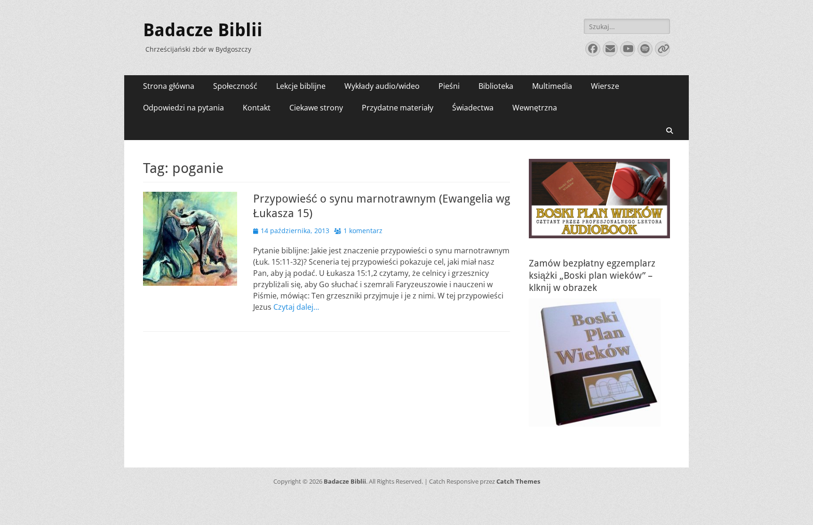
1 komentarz (363, 230)
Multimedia (552, 86)
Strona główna (168, 86)
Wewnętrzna (534, 107)
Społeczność (235, 86)
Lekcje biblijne (301, 86)
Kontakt (257, 107)
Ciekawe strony (316, 107)
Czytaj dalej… (296, 307)
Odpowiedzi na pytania (183, 107)
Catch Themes (518, 481)
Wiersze (605, 86)
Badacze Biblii (203, 30)
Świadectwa (473, 107)
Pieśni (449, 86)
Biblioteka (495, 86)
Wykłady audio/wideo (382, 86)
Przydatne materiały (397, 107)
